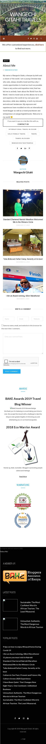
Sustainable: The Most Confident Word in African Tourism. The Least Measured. (30, 607)
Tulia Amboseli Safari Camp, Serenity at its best (23, 259)
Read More (23, 476)
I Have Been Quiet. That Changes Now (19, 682)
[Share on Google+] (25, 148)
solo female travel (17, 134)
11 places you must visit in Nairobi (18, 657)
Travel (34, 134)
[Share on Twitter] (21, 148)
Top (23, 739)
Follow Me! (4, 552)
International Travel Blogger (22, 129)
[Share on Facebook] (17, 148)
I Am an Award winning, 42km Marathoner (23, 296)
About (6, 60)
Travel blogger (22, 138)
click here (39, 44)
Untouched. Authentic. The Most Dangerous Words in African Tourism (31, 624)
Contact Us (23, 124)
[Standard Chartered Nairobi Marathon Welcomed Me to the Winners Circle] (23, 202)
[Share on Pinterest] (29, 148)
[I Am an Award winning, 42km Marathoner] (23, 279)
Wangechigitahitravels (22, 143)
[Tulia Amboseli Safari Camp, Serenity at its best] (23, 242)
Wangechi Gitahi (11, 70)
